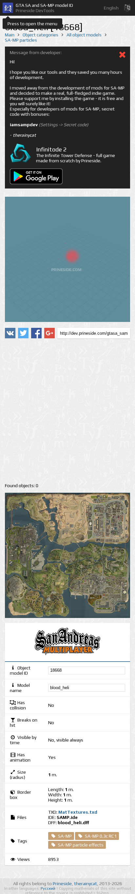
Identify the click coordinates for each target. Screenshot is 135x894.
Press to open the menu (32, 23)
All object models (84, 34)
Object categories (40, 34)
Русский (48, 888)
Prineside (62, 883)
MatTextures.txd (77, 812)
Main (9, 34)
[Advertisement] (67, 410)
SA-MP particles (21, 40)
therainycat (85, 883)
